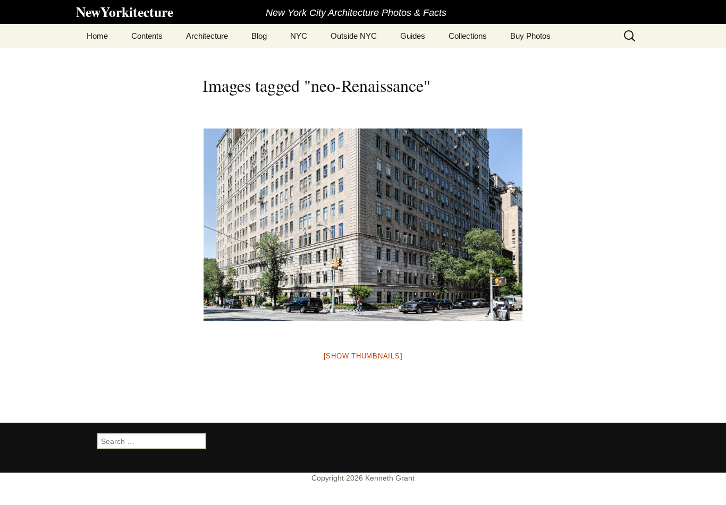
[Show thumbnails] (363, 356)
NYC (298, 35)
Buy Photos (530, 35)
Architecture (207, 35)
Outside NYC (354, 35)
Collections (468, 35)
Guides (412, 35)
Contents (147, 35)
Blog (259, 35)
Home (97, 35)
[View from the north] (363, 225)
